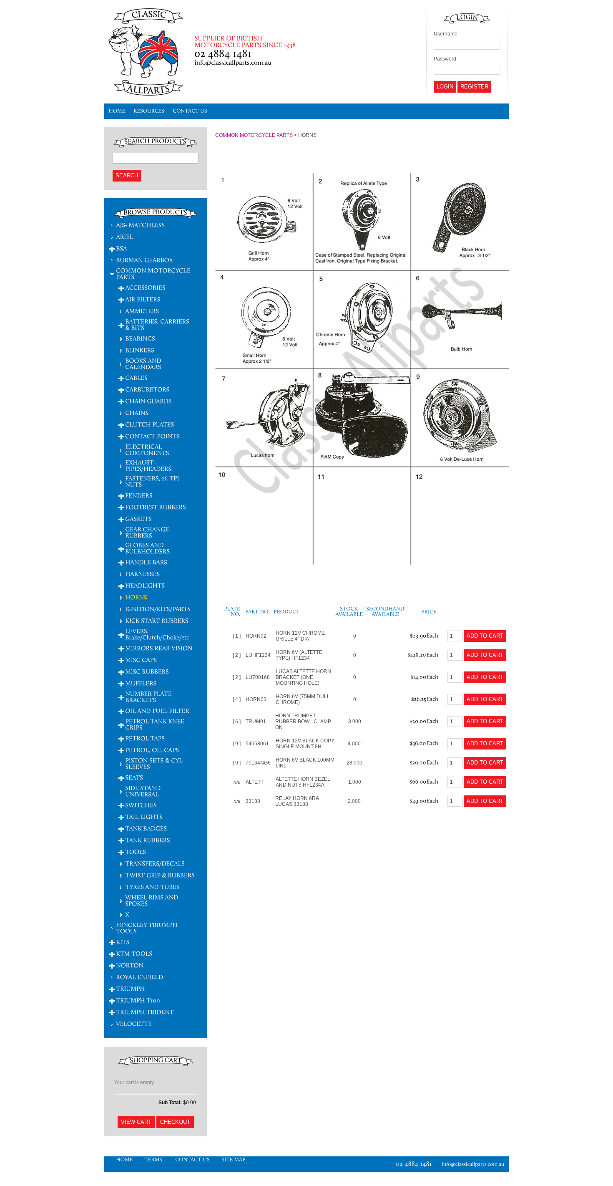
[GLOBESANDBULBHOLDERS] (147, 548)
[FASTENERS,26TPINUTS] (153, 481)
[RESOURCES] (148, 111)
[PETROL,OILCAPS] (152, 749)
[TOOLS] (135, 851)
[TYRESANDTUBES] (152, 886)
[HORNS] (136, 597)
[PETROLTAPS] (145, 738)
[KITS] (122, 941)
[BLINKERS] (139, 349)
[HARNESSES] (142, 573)
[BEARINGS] (140, 338)
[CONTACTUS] (189, 111)
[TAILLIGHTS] (144, 816)
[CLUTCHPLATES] (149, 424)
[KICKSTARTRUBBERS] (156, 620)
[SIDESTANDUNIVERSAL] (143, 790)
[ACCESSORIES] (145, 287)
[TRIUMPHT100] (138, 1000)
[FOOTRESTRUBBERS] (155, 506)
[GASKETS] (138, 518)
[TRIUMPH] (130, 988)
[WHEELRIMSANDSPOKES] (152, 900)
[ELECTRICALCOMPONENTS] (147, 449)
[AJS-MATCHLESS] (140, 224)
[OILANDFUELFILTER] (158, 710)
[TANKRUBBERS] (147, 839)
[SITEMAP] (233, 1159)
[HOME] (116, 111)
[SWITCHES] (141, 804)
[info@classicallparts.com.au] (475, 1164)
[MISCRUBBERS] (147, 671)
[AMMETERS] (142, 310)
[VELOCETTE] (134, 1023)
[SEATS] (134, 777)
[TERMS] (153, 1159)
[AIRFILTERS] (142, 299)
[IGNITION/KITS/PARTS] (158, 608)
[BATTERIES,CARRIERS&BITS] (158, 324)
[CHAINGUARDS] (148, 400)
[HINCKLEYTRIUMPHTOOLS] (147, 927)
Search (127, 175)
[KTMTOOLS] (134, 953)
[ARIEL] (124, 236)
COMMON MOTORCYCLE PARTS (254, 135)
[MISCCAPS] (141, 659)
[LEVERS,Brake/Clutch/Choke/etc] (157, 634)
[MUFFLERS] (140, 682)
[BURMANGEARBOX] (144, 259)
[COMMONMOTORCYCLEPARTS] (154, 273)
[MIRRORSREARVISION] (159, 647)
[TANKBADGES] (146, 828)
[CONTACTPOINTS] (152, 435)
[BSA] (121, 248)
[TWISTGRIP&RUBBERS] (160, 874)
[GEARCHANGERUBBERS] (147, 532)
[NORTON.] (130, 965)
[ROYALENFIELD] (139, 976)
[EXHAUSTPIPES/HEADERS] (148, 465)
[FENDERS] (139, 495)
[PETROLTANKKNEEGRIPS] (155, 724)
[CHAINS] (136, 412)
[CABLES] (136, 377)
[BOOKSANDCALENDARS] (144, 363)
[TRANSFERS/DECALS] (155, 863)
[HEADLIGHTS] (145, 585)
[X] (127, 914)
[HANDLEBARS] (146, 561)
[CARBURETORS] (147, 389)
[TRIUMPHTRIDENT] (145, 1011)
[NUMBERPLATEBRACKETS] (149, 696)
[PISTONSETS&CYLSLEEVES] (154, 763)
